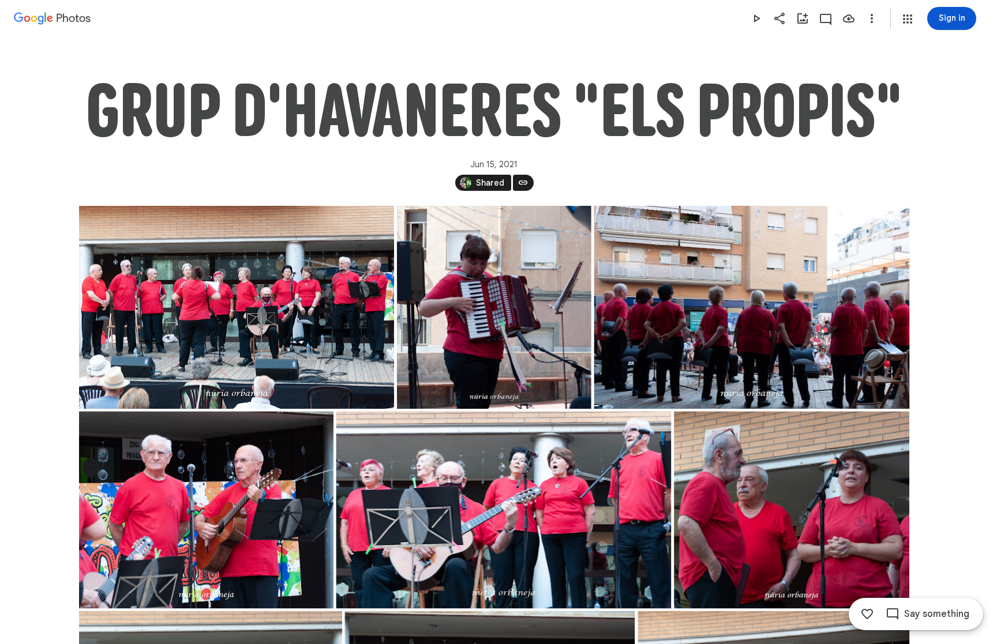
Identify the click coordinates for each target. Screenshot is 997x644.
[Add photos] (802, 18)
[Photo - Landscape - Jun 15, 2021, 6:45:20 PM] (503, 509)
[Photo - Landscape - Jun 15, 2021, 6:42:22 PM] (236, 307)
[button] (907, 19)
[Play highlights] (756, 18)
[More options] (871, 18)
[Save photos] (848, 18)
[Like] (867, 614)
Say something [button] (936, 614)
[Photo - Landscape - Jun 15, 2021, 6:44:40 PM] (206, 509)
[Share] (779, 18)
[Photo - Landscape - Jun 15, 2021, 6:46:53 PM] (791, 509)
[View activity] (825, 18)
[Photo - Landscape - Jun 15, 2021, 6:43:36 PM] (751, 307)
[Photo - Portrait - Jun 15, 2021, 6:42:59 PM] (493, 307)
